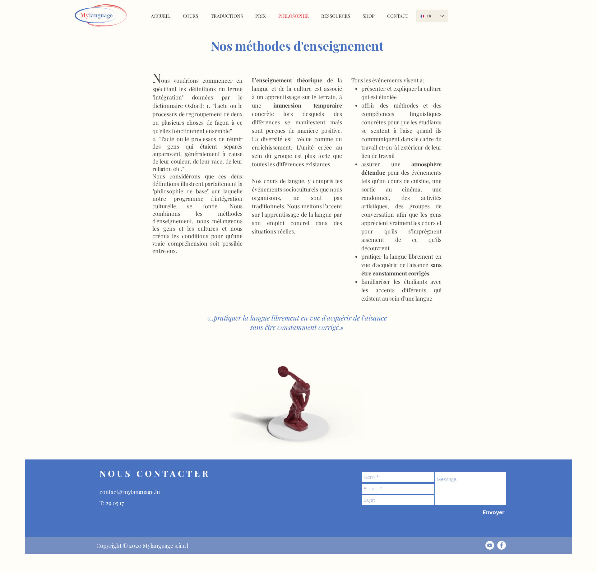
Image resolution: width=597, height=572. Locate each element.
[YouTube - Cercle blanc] (489, 545)
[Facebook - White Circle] (501, 545)
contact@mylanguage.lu (130, 492)
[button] (363, 452)
